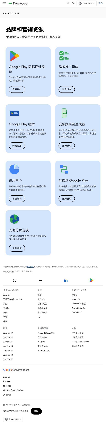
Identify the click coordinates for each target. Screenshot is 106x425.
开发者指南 (42, 337)
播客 (5, 321)
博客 (5, 317)
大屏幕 (75, 295)
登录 (101, 3)
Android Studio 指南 (46, 333)
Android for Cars (79, 308)
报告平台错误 (77, 333)
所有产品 (7, 394)
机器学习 (41, 299)
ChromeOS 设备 (79, 303)
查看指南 (66, 89)
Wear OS (76, 299)
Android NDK (43, 350)
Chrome (6, 381)
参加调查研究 (77, 346)
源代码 (6, 308)
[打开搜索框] (68, 3)
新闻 (5, 312)
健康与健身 (42, 303)
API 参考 (41, 341)
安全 (5, 303)
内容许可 (30, 267)
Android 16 (8, 337)
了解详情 (17, 198)
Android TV (77, 312)
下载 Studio (42, 346)
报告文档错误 (77, 337)
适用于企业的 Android (12, 299)
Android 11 (8, 359)
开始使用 (17, 145)
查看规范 (17, 89)
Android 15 (8, 341)
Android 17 (8, 333)
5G (39, 317)
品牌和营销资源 (25, 29)
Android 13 (8, 350)
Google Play (11, 13)
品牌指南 (26, 404)
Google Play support (80, 341)
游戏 (39, 295)
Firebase (7, 386)
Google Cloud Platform (13, 390)
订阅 (36, 411)
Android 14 (8, 346)
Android (6, 295)
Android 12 (8, 355)
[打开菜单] (4, 3)
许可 (18, 404)
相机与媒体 (42, 308)
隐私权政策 (42, 312)
